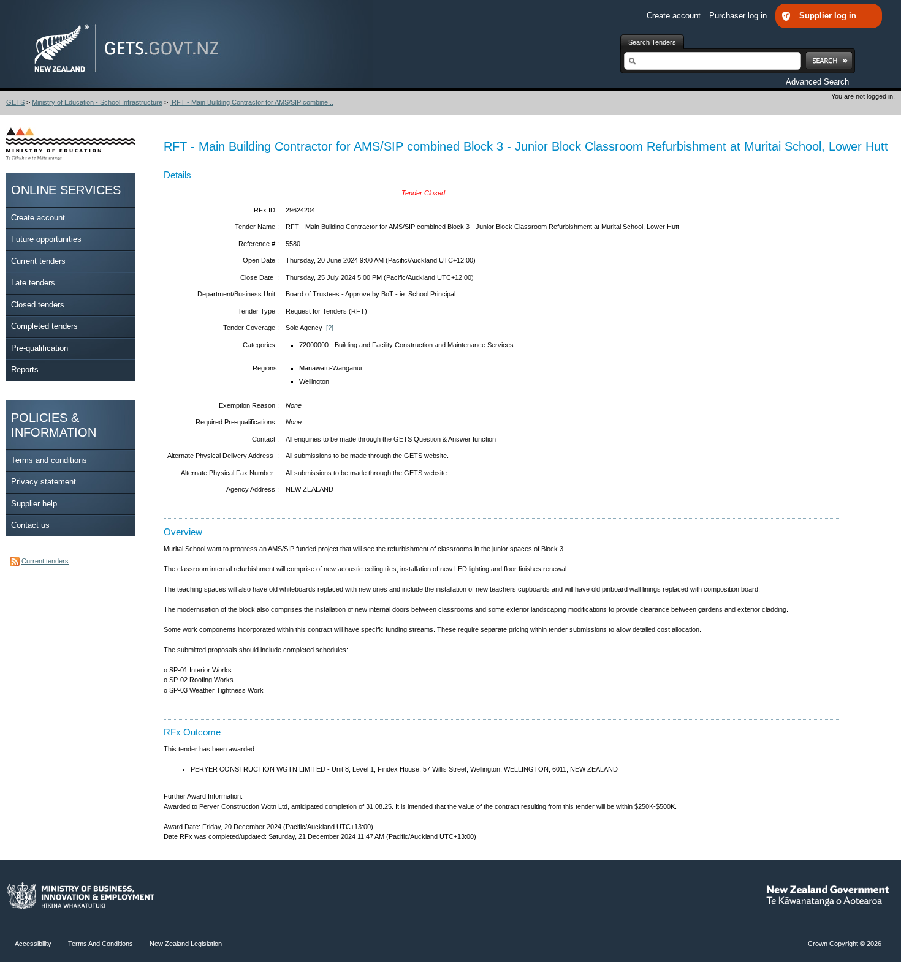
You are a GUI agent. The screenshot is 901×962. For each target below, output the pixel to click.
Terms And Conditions (100, 943)
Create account (675, 15)
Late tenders (33, 282)
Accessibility (34, 943)
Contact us (30, 525)
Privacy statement (43, 481)
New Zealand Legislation (186, 943)
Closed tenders (37, 304)
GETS (15, 102)
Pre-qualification (39, 348)
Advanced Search (817, 81)
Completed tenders (44, 326)
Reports (25, 369)
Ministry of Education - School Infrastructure (97, 102)
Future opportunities (46, 239)
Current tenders (38, 261)
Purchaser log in (739, 15)
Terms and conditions (49, 460)
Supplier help (34, 503)
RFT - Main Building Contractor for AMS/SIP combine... (251, 102)
